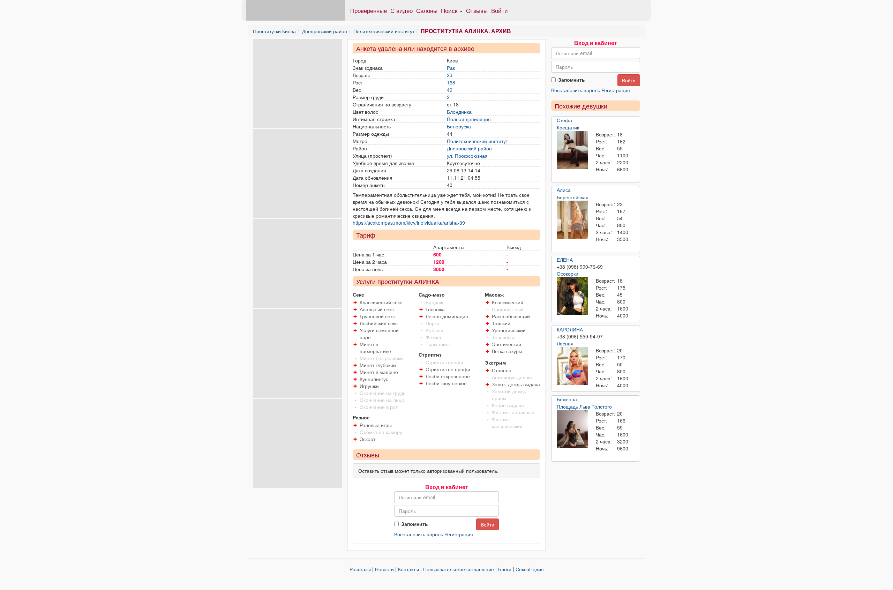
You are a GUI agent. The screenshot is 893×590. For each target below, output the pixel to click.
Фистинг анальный (513, 412)
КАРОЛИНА (570, 329)
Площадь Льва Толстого (584, 406)
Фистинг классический (507, 423)
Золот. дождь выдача (516, 384)
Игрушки (369, 385)
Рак (451, 67)
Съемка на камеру (381, 431)
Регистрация (458, 534)
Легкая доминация (447, 316)
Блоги (504, 569)
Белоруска (459, 126)
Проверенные (368, 10)
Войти (499, 10)
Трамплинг (438, 344)
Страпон (501, 370)
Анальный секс (377, 309)
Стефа (564, 120)
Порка (433, 323)
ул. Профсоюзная (467, 155)
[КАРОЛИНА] (572, 366)
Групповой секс (377, 316)
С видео (401, 10)
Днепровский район (324, 31)
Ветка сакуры (507, 351)
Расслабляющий (511, 316)
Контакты (408, 569)
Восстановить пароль (418, 534)
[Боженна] (572, 429)
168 (451, 82)
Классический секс (381, 302)
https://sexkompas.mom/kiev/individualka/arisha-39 (409, 222)
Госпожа (435, 309)
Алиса (564, 189)
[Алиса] (572, 219)
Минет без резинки (381, 357)
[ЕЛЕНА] (572, 295)
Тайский (501, 323)
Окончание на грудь (382, 392)
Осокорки (567, 273)
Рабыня (434, 330)
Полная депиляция (469, 118)
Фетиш (433, 337)
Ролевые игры (376, 424)
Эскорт (367, 438)
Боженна (567, 399)
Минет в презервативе (375, 347)
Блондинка (459, 111)
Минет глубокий (378, 364)
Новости (384, 569)
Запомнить (414, 523)
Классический (507, 302)
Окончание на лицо (382, 399)
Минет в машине (379, 371)
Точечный (503, 337)
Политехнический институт (383, 31)
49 (449, 89)
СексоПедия (530, 569)
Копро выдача (508, 405)
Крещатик (568, 127)
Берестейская (572, 197)
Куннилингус (374, 378)
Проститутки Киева (274, 31)
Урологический (509, 330)
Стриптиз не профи (448, 369)
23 (449, 75)
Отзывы (477, 10)
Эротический (506, 344)
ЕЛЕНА (565, 259)
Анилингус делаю (512, 377)
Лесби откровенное (448, 376)
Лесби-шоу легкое (446, 383)
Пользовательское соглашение (458, 569)
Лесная (565, 343)
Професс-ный (508, 309)
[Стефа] (572, 150)
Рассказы (360, 569)
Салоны (426, 10)
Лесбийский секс (379, 323)
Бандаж (434, 302)
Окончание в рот (379, 406)
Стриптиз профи (444, 362)
